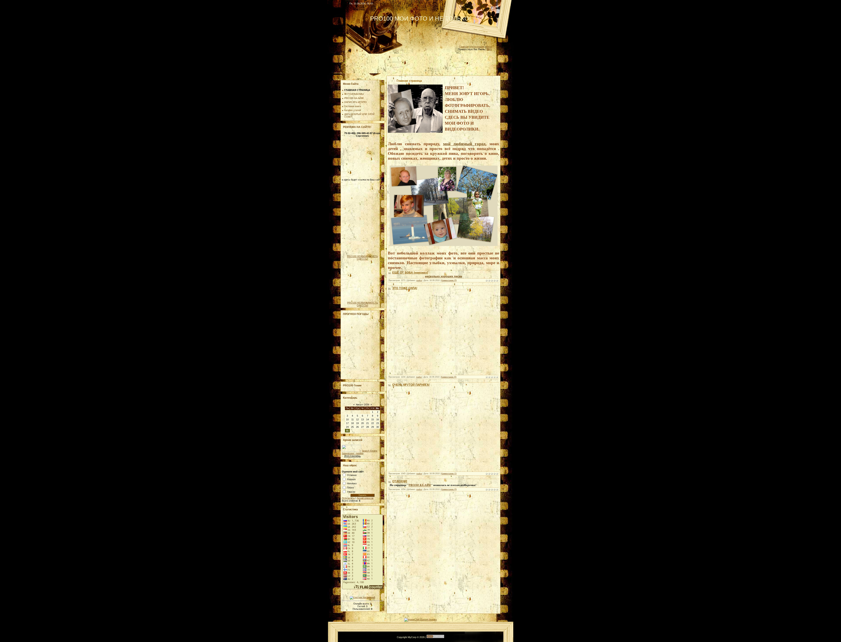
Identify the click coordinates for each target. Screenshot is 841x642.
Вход (489, 46)
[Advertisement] (420, 63)
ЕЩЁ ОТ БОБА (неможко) (410, 272)
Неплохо (352, 483)
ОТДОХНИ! (399, 481)
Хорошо (351, 479)
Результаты (348, 498)
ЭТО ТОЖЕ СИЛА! (404, 288)
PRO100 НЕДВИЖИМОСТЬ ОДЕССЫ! (362, 257)
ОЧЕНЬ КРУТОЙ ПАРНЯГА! (410, 384)
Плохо (350, 487)
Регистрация (477, 46)
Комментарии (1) (449, 473)
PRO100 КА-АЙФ (420, 485)
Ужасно (351, 491)
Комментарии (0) (449, 280)
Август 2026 (362, 404)
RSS (489, 49)
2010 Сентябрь (352, 456)
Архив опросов (365, 498)
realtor (419, 280)
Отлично (352, 475)
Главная (463, 46)
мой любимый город (464, 143)
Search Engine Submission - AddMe (359, 452)
